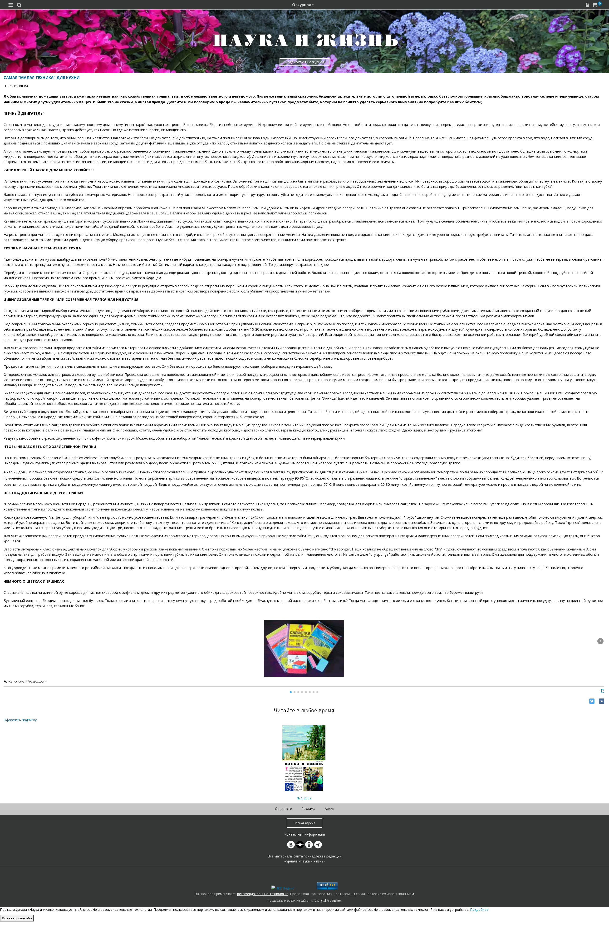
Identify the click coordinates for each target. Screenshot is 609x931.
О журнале (303, 4)
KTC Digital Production (326, 901)
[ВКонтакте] (601, 701)
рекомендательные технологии (262, 893)
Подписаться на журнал (304, 62)
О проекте (283, 808)
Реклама (308, 808)
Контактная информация (304, 834)
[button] (600, 641)
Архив (329, 808)
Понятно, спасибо (17, 918)
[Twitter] (591, 701)
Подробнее (479, 909)
